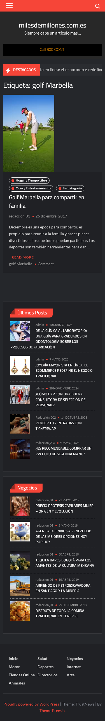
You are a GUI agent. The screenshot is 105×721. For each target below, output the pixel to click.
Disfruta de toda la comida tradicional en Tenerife (60, 613)
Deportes (45, 666)
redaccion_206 (45, 443)
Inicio (13, 658)
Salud (42, 658)
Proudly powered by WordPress (31, 704)
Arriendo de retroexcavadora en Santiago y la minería (63, 588)
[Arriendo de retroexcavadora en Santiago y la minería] (20, 585)
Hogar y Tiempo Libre (31, 180)
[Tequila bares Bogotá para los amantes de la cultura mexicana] (20, 559)
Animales (17, 683)
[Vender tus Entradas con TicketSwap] (20, 423)
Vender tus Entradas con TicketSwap (59, 426)
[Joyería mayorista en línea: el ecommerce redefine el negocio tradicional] (20, 365)
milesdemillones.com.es (52, 25)
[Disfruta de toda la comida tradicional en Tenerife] (20, 610)
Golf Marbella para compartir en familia (46, 201)
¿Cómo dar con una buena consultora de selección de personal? (60, 399)
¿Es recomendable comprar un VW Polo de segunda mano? (64, 451)
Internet (74, 666)
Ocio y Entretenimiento (33, 188)
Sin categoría (72, 188)
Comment (46, 264)
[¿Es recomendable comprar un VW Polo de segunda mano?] (20, 448)
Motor (14, 666)
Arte (70, 674)
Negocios (75, 658)
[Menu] (8, 5)
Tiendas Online (22, 674)
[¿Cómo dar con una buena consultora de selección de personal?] (20, 394)
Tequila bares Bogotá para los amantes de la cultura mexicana (65, 563)
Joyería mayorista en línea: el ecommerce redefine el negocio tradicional (64, 370)
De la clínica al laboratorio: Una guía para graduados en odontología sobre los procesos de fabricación (48, 338)
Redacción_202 (46, 417)
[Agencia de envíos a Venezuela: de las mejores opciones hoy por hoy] (20, 531)
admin (40, 325)
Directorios (47, 674)
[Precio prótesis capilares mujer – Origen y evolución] (20, 505)
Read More (23, 257)
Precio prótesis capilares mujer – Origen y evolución (65, 508)
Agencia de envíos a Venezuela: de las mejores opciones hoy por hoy (63, 536)
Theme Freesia (52, 710)
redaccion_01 (19, 216)
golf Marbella (20, 263)
